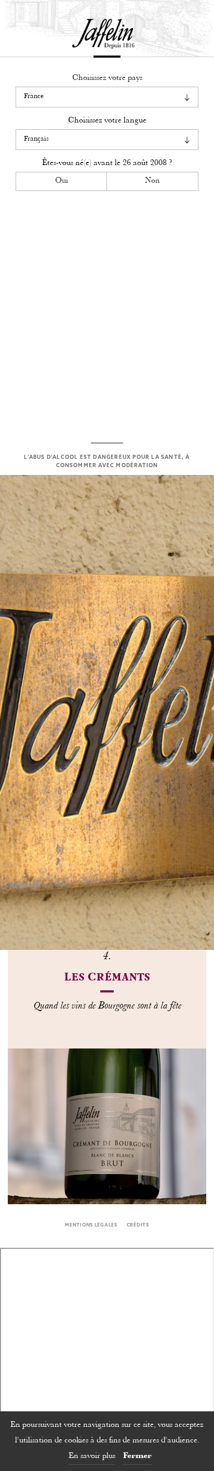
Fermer (137, 1456)
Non (152, 181)
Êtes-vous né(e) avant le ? (107, 163)
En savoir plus (92, 1456)
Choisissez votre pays (107, 78)
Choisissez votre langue (107, 121)
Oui (61, 181)
